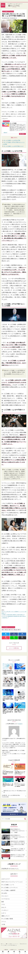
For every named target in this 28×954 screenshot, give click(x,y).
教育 (3, 901)
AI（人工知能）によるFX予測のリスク (14, 146)
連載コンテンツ (6, 916)
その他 (3, 924)
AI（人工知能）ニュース (8, 884)
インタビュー (5, 910)
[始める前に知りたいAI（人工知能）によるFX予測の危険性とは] (17, 468)
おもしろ (4, 907)
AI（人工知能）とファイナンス (8, 627)
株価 (7, 629)
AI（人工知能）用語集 (7, 918)
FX (19, 629)
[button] (25, 818)
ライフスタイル (6, 898)
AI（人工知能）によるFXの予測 (12, 140)
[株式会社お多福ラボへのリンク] (14, 814)
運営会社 (6, 949)
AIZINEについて (13, 949)
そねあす (20, 723)
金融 (16, 629)
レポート (4, 913)
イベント (4, 921)
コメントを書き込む (14, 648)
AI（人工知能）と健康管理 (8, 890)
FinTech (11, 629)
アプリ (3, 904)
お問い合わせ (21, 949)
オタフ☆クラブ (6, 879)
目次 (12, 137)
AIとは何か (4, 893)
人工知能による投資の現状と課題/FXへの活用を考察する (13, 614)
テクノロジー (5, 896)
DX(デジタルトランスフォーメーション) (12, 881)
